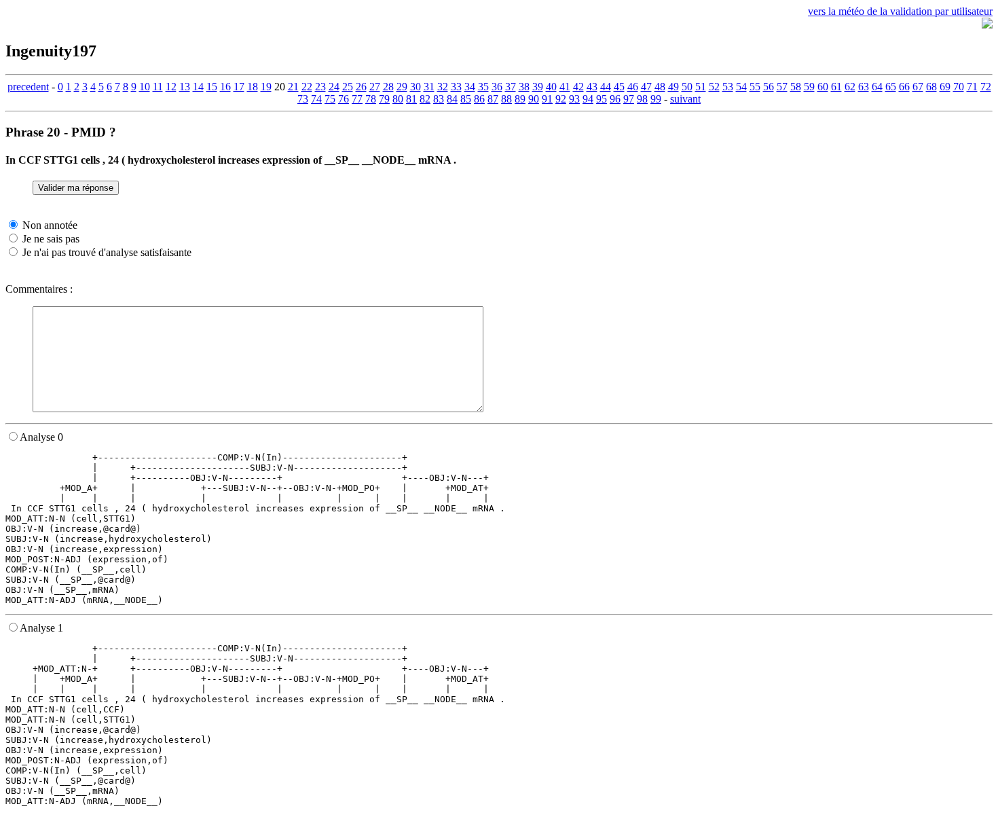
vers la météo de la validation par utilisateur (900, 11)
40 (551, 86)
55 (755, 86)
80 (397, 99)
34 (469, 86)
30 (415, 86)
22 (306, 86)
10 (144, 86)
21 (293, 86)
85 (465, 99)
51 (700, 86)
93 (574, 99)
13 (184, 86)
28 (388, 86)
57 (782, 86)
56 (768, 86)
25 (347, 86)
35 (483, 86)
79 (384, 99)
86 (479, 99)
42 (578, 86)
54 (741, 86)
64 (877, 86)
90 (533, 99)
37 (510, 86)
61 (836, 86)
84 (452, 99)
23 (320, 86)
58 (795, 86)
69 (945, 86)
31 (429, 86)
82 (425, 99)
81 (411, 99)
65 (890, 86)
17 (239, 86)
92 (560, 99)
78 (370, 99)
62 (850, 86)
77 (357, 99)
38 (524, 86)
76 (343, 99)
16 (225, 86)
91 (547, 99)
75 (330, 99)
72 (985, 86)
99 (655, 99)
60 (822, 86)
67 (917, 86)
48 (659, 86)
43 (592, 86)
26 (361, 86)
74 (316, 99)
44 (605, 86)
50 (687, 86)
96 (615, 99)
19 (266, 86)
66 (904, 86)
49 (673, 86)
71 (972, 86)
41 (564, 86)
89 (520, 99)
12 (171, 86)
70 (958, 86)
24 (334, 86)
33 (456, 86)
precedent (28, 86)
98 (642, 99)
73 (302, 99)
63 (863, 86)
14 (198, 86)
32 (442, 86)
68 (931, 86)
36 (497, 86)
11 (158, 86)
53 (727, 86)
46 (632, 86)
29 (401, 86)
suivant (685, 99)
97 (628, 99)
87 (492, 99)
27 (374, 86)
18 (252, 86)
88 (506, 99)
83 (438, 99)
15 (211, 86)
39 (537, 86)
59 (809, 86)
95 (601, 99)
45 (619, 86)
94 (588, 99)
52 (714, 86)
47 (646, 86)
